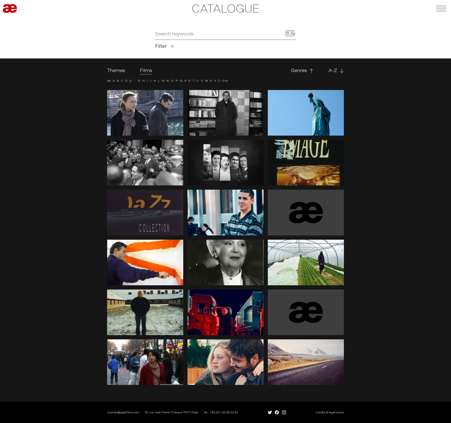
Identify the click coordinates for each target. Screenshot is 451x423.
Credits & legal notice (330, 412)
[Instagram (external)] (284, 412)
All (108, 80)
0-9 (225, 80)
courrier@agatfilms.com (123, 412)
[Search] (290, 34)
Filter (161, 46)
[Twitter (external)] (270, 412)
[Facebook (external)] (277, 412)
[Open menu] (441, 8)
